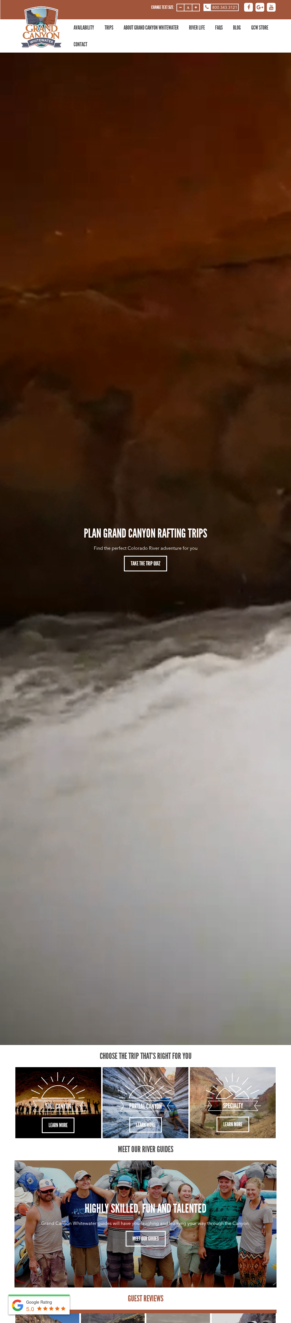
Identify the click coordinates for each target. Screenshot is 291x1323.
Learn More (58, 1125)
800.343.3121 (224, 7)
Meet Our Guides (145, 1238)
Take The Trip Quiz (145, 563)
